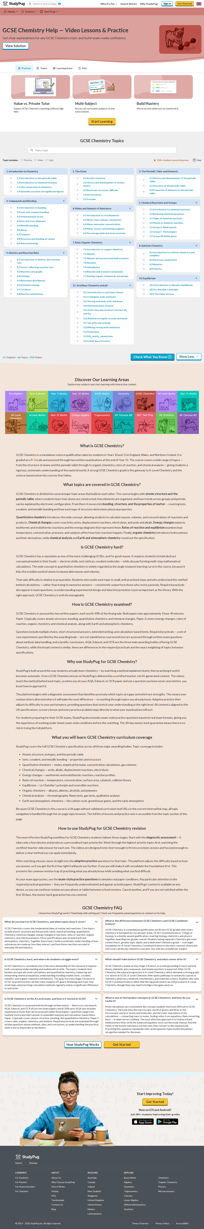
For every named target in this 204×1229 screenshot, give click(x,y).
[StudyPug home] (27, 1157)
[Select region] (198, 4)
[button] (44, 3)
